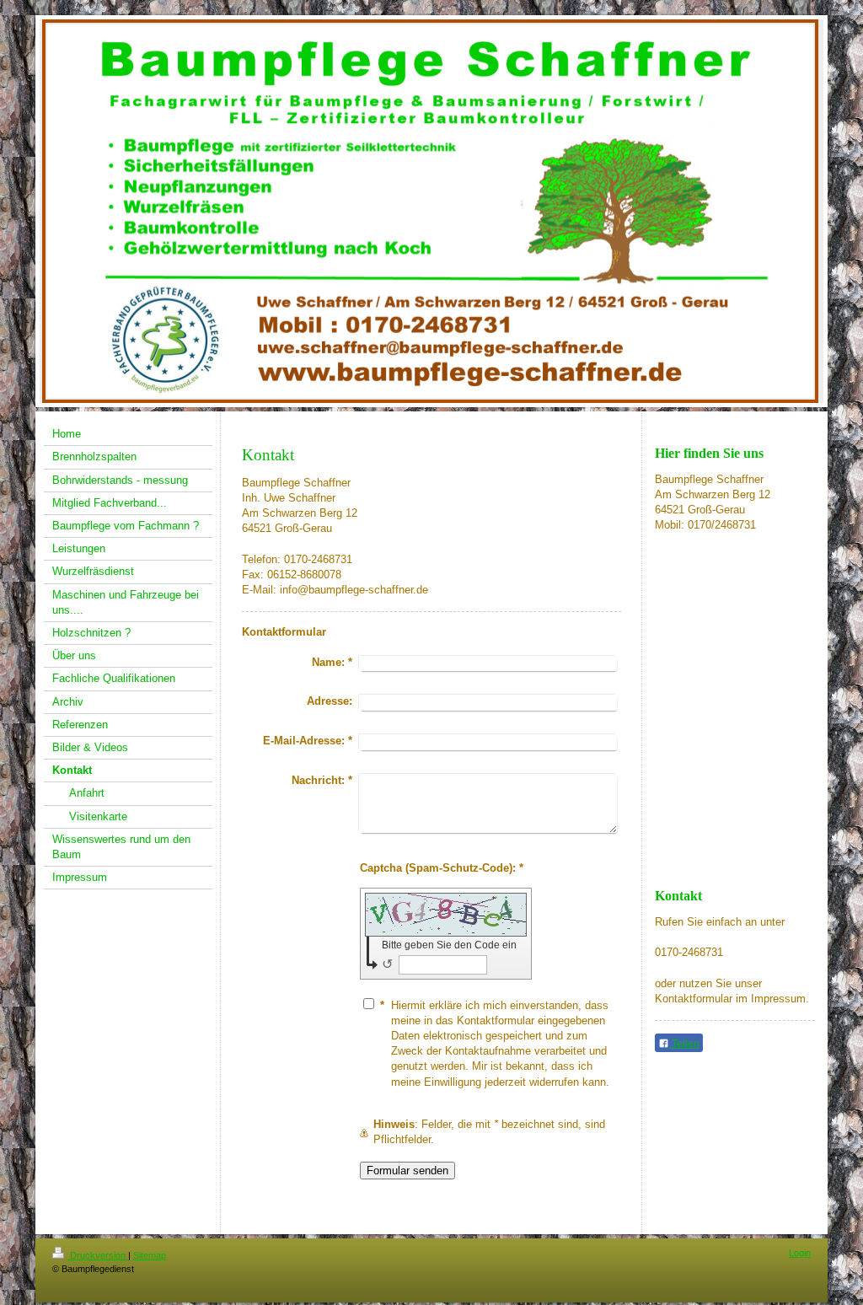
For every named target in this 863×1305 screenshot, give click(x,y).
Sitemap (149, 1255)
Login (800, 1253)
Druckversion (97, 1255)
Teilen (684, 1044)
